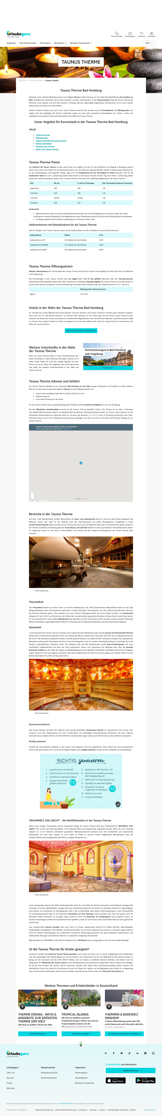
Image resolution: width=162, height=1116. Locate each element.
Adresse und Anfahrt (44, 144)
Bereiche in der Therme (45, 146)
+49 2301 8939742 (65, 1103)
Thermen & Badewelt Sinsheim (123, 1034)
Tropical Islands (80, 1034)
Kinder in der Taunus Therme (47, 149)
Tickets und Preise (43, 135)
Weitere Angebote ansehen (80, 330)
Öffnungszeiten (42, 138)
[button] (130, 1070)
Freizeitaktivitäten (36, 81)
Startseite (22, 81)
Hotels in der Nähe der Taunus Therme (51, 141)
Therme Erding (37, 1034)
